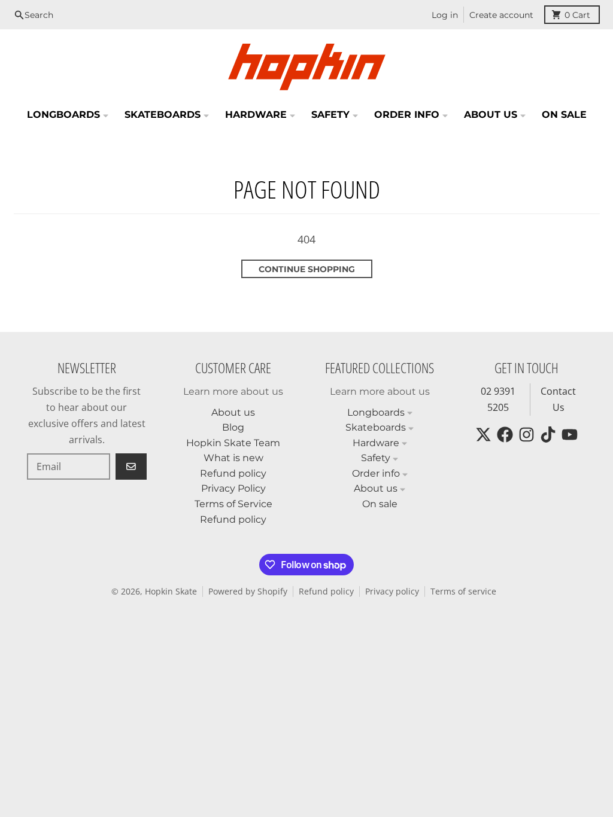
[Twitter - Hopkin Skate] (483, 434)
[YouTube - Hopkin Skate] (570, 434)
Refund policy (326, 591)
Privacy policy (392, 591)
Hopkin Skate (171, 591)
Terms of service (463, 591)
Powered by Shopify (247, 591)
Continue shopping (307, 269)
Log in (445, 15)
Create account (501, 15)
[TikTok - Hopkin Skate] (548, 434)
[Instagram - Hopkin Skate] (526, 434)
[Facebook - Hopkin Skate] (505, 434)
